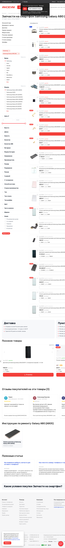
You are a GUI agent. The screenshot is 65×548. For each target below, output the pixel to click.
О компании (40, 502)
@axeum (32, 539)
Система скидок (23, 508)
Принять (7, 542)
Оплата (21, 502)
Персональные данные (25, 517)
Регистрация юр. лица (43, 508)
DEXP (8, 79)
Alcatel (8, 65)
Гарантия (21, 506)
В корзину (29, 374)
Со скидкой (10, 221)
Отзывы (39, 504)
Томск (55, 541)
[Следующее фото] (52, 352)
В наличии (9, 228)
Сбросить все (6, 233)
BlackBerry (9, 75)
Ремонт (54, 1)
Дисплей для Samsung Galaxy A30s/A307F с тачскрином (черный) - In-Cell (23, 362)
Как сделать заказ (24, 513)
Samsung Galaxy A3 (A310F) (14, 106)
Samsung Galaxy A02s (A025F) (15, 99)
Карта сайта (22, 524)
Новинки (9, 223)
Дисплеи (4, 28)
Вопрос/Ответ (23, 515)
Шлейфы (4, 42)
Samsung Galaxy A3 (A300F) (14, 104)
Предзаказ (10, 226)
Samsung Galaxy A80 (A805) (14, 90)
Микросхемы (6, 32)
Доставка (22, 504)
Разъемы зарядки (7, 35)
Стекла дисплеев (7, 37)
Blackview (9, 77)
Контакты (39, 515)
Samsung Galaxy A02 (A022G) (15, 97)
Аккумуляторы (6, 23)
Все (8, 82)
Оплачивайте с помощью (34, 545)
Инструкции (40, 510)
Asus (8, 70)
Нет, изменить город (35, 8)
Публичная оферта (24, 510)
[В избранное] (37, 27)
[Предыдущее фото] (4, 352)
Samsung (9, 61)
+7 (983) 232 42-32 (6, 1)
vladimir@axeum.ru (59, 507)
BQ (7, 72)
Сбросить (23, 57)
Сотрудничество (41, 506)
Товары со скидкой (7, 506)
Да (25, 8)
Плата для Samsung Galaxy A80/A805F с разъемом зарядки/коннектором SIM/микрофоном (44, 415)
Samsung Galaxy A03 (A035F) (14, 101)
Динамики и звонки (8, 25)
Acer (8, 63)
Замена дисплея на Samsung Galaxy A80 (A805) (12, 442)
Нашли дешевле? (24, 519)
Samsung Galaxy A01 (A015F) (14, 94)
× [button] (9, 50)
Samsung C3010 (11, 92)
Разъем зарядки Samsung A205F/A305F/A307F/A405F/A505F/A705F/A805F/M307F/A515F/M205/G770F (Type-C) (15, 415)
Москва (26, 1)
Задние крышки (6, 30)
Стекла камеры (6, 40)
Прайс (3, 513)
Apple (8, 68)
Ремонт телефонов (7, 502)
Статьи (38, 513)
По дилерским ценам (12, 219)
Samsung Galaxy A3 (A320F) (14, 108)
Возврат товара (23, 521)
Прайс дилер (5, 515)
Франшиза (39, 517)
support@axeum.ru (34, 541)
